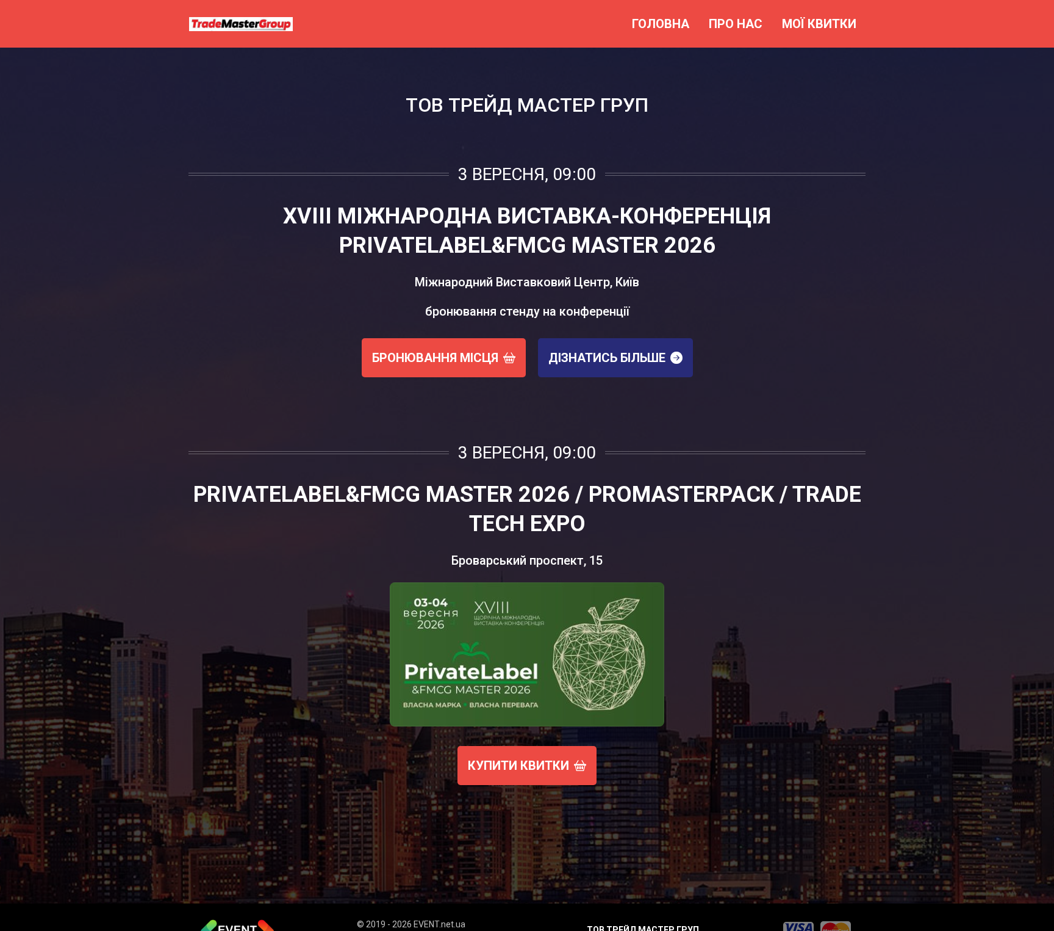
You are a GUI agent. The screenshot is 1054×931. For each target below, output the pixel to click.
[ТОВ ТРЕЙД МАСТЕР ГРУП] (241, 23)
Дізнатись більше (606, 357)
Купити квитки (518, 765)
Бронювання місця (435, 357)
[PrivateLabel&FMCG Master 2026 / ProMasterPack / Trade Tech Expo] (527, 654)
